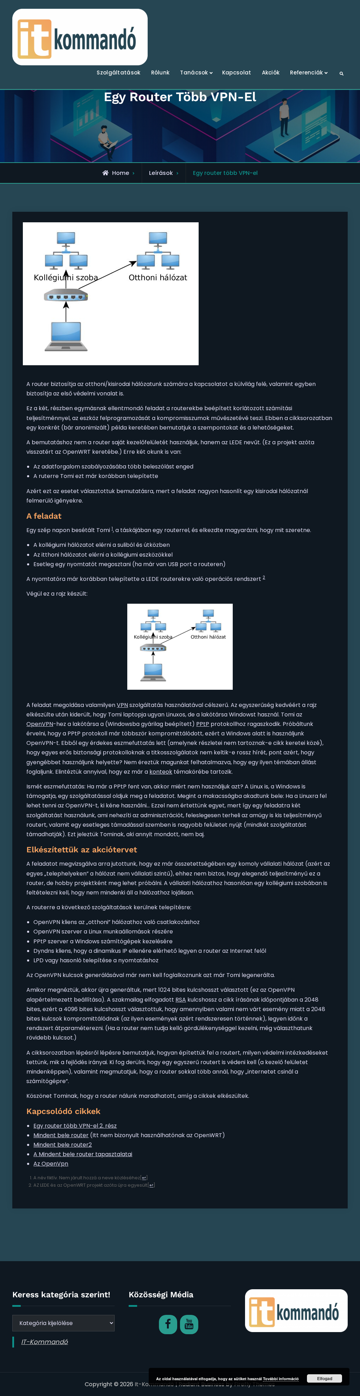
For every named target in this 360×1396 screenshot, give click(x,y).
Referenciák (306, 72)
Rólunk (160, 72)
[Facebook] (168, 1324)
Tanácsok (194, 72)
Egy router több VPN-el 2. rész (75, 1126)
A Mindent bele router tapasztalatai (82, 1154)
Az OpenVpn (50, 1164)
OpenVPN (39, 724)
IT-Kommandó (44, 1341)
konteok (160, 772)
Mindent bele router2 (62, 1145)
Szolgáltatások (118, 72)
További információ (281, 1378)
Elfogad (324, 1378)
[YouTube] (189, 1324)
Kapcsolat (236, 72)
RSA (180, 1000)
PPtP (202, 724)
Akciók (271, 72)
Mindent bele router (61, 1135)
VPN (122, 705)
